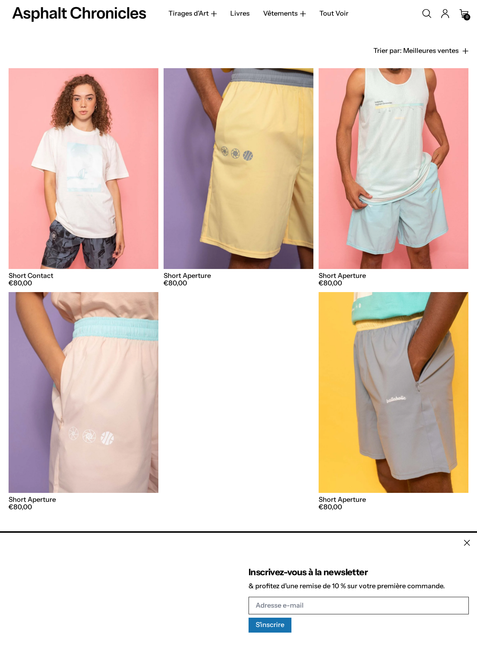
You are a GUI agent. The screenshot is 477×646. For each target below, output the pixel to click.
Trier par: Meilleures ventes (416, 51)
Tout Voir (333, 14)
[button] (427, 14)
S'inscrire (270, 625)
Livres (240, 14)
